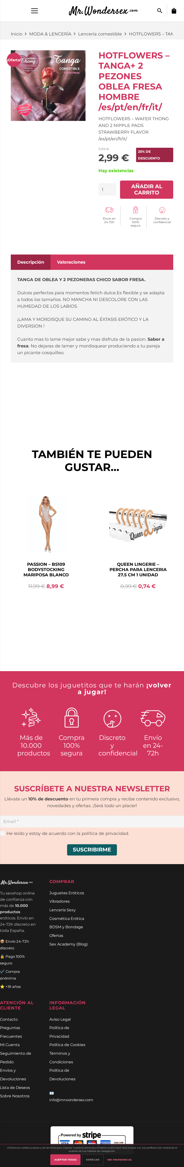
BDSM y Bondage (66, 926)
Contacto (9, 1019)
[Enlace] (106, 11)
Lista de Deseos (15, 1087)
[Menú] (34, 11)
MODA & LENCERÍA (50, 34)
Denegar (92, 1159)
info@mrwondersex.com (71, 1100)
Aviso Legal (60, 1019)
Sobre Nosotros (14, 1095)
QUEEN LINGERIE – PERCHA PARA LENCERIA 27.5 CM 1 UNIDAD (46, 569)
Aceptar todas (65, 1159)
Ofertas (56, 935)
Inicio (16, 34)
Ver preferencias (119, 1159)
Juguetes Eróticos (66, 892)
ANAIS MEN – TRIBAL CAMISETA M (138, 501)
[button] (160, 11)
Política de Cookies (67, 1044)
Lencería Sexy (62, 909)
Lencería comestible (100, 34)
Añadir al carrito (146, 189)
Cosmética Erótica (66, 918)
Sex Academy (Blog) (68, 944)
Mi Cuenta (10, 1044)
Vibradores (59, 901)
